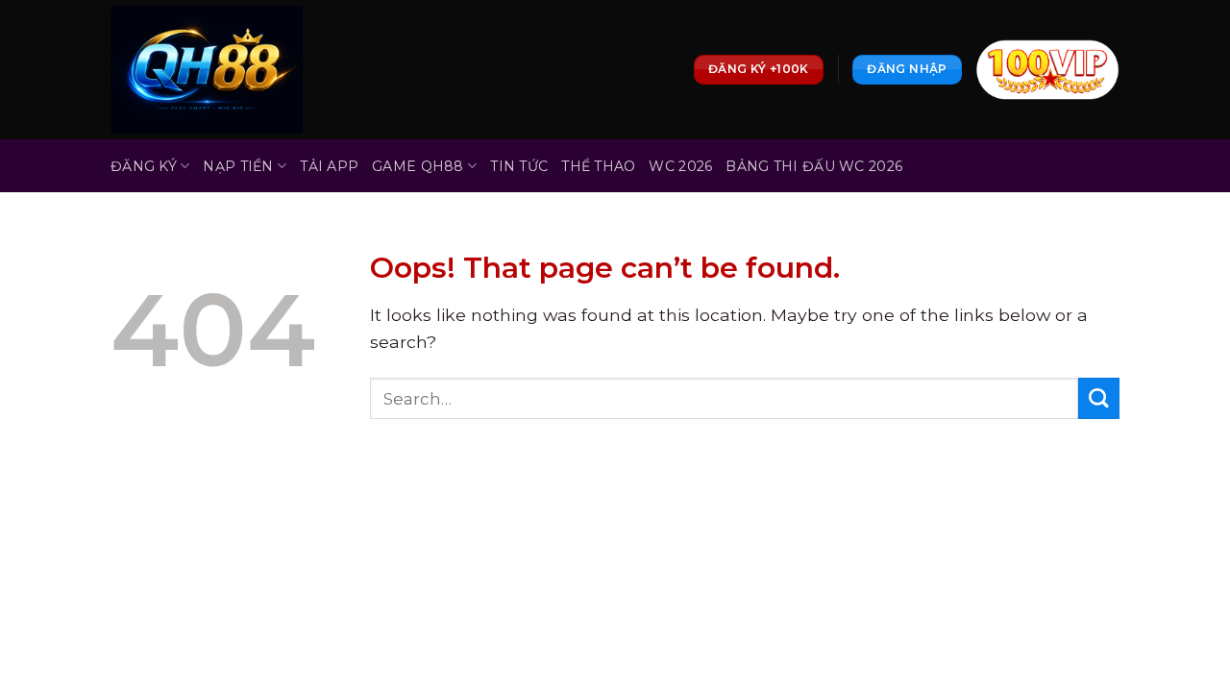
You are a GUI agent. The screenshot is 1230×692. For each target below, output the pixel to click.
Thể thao (598, 166)
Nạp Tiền (238, 166)
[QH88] (207, 70)
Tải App (329, 166)
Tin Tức (519, 166)
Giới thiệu (151, 492)
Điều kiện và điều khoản (497, 492)
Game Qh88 (418, 166)
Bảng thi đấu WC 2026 (814, 166)
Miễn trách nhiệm (691, 492)
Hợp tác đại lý (841, 492)
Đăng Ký (144, 166)
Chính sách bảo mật (293, 492)
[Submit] (1098, 398)
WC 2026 (680, 166)
